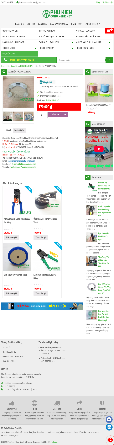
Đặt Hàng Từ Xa (9, 352)
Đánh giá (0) (19, 130)
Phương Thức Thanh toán (13, 356)
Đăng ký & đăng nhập (104, 2)
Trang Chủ (19, 24)
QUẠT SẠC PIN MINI (10, 31)
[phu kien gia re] (57, 15)
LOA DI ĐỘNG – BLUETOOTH (14, 42)
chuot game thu (66, 432)
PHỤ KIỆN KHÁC (9, 53)
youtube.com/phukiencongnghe (23, 167)
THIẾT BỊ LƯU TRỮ (46, 48)
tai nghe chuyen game (9, 435)
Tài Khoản (7, 347)
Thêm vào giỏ (58, 114)
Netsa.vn (54, 442)
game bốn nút (17, 432)
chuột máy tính (53, 432)
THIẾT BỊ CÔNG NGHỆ (85, 48)
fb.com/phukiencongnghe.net (24, 164)
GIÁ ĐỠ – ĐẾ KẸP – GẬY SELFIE (51, 36)
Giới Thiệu (31, 24)
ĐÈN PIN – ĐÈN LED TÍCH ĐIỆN (88, 36)
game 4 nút (5, 432)
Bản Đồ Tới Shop (92, 24)
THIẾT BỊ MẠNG (9, 48)
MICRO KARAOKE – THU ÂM (14, 36)
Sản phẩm (15, 66)
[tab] (8, 130)
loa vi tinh (28, 432)
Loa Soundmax (39, 432)
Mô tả (8, 130)
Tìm (109, 60)
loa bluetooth (93, 432)
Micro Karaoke (80, 432)
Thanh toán (76, 24)
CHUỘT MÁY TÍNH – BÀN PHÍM (88, 42)
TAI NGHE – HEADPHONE (49, 42)
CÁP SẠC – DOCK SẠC (85, 31)
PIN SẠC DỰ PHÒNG (47, 31)
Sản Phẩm (42, 24)
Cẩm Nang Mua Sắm (59, 24)
